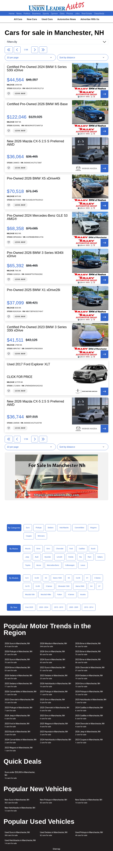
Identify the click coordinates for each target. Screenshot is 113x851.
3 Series (97, 578)
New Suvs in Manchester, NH (17, 801)
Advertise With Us (89, 19)
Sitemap (56, 849)
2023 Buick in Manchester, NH (17, 733)
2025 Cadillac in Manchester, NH (89, 717)
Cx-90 (38, 586)
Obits (62, 13)
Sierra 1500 (57, 578)
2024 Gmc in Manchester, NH (87, 685)
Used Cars (47, 19)
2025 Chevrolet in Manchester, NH (54, 709)
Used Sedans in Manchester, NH (53, 833)
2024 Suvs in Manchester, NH (52, 661)
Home (11, 13)
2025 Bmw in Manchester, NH (88, 652)
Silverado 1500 (63, 586)
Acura (38, 565)
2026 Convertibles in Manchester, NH (20, 693)
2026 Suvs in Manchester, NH (17, 644)
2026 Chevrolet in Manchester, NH (89, 669)
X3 (46, 578)
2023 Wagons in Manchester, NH (19, 749)
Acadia (83, 595)
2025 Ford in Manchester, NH (17, 725)
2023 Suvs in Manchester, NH (52, 669)
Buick (93, 549)
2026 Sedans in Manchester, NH (18, 677)
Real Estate (87, 13)
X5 (69, 578)
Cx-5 (27, 578)
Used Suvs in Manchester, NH (17, 833)
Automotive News (66, 19)
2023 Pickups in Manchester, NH (54, 693)
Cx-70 (27, 586)
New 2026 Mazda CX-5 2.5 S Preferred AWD (35, 143)
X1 (87, 578)
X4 (91, 586)
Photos (70, 13)
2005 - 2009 (73, 607)
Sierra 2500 (80, 586)
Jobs (77, 13)
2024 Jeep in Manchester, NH (17, 717)
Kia (80, 557)
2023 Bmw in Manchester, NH (88, 661)
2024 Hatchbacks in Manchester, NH (55, 741)
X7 (99, 586)
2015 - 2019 (58, 607)
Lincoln (59, 557)
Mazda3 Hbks (46, 595)
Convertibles (79, 528)
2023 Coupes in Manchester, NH (89, 741)
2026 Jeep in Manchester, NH (87, 733)
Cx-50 (37, 578)
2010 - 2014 (88, 607)
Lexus (83, 565)
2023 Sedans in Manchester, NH (53, 677)
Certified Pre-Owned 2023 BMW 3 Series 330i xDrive (37, 328)
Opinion (54, 13)
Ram (89, 557)
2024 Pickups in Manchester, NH (89, 693)
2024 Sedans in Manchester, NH (89, 677)
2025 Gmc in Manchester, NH (52, 701)
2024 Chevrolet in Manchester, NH (89, 725)
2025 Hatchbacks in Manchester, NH (90, 701)
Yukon (59, 595)
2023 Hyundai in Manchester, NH (54, 733)
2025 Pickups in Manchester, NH (18, 709)
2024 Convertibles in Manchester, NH (20, 741)
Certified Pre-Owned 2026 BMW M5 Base (37, 104)
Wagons (93, 528)
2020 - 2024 (43, 607)
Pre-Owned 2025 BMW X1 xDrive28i (33, 290)
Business (36, 13)
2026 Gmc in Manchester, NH (52, 652)
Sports (46, 13)
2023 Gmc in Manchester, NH (52, 717)
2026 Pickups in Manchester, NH (18, 652)
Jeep (27, 557)
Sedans (50, 528)
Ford (71, 549)
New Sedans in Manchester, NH (88, 801)
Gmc (48, 549)
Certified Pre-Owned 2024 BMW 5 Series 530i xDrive (37, 68)
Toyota (27, 565)
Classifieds (99, 13)
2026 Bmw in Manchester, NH (88, 644)
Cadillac (82, 549)
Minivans (41, 536)
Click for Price (19, 377)
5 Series (49, 586)
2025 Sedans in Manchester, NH (18, 685)
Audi (36, 557)
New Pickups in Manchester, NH (53, 801)
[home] (56, 5)
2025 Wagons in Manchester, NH (54, 725)
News (19, 13)
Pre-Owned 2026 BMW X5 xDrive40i (33, 178)
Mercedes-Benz (53, 565)
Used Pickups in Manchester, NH (89, 833)
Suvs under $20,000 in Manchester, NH (20, 775)
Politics (27, 13)
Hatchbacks (64, 528)
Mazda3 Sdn (30, 595)
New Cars (32, 19)
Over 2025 (29, 607)
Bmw (38, 549)
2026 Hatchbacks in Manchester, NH (55, 685)
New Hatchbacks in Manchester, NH (20, 809)
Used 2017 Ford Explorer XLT (28, 364)
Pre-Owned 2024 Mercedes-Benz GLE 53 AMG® (37, 217)
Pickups (39, 528)
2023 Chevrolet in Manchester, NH (19, 701)
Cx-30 (78, 578)
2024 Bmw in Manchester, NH (17, 669)
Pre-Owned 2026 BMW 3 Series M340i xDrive (35, 254)
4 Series (71, 595)
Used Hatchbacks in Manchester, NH (20, 841)
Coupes (29, 536)
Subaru (100, 557)
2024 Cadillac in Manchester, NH (89, 709)
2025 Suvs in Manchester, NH (17, 661)
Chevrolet (59, 549)
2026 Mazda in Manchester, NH (53, 644)
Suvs (28, 528)
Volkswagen (70, 565)
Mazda (27, 549)
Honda (70, 557)
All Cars (18, 19)
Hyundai (48, 557)
